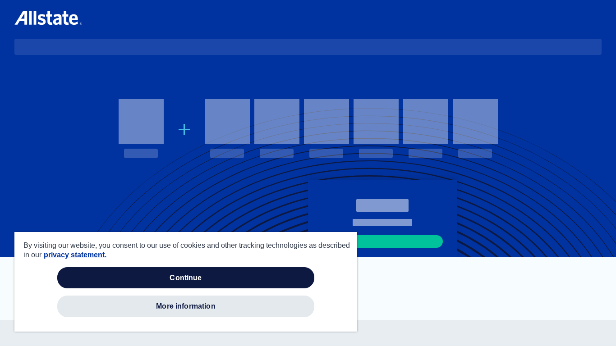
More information (186, 306)
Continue (186, 278)
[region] (185, 282)
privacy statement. (75, 255)
